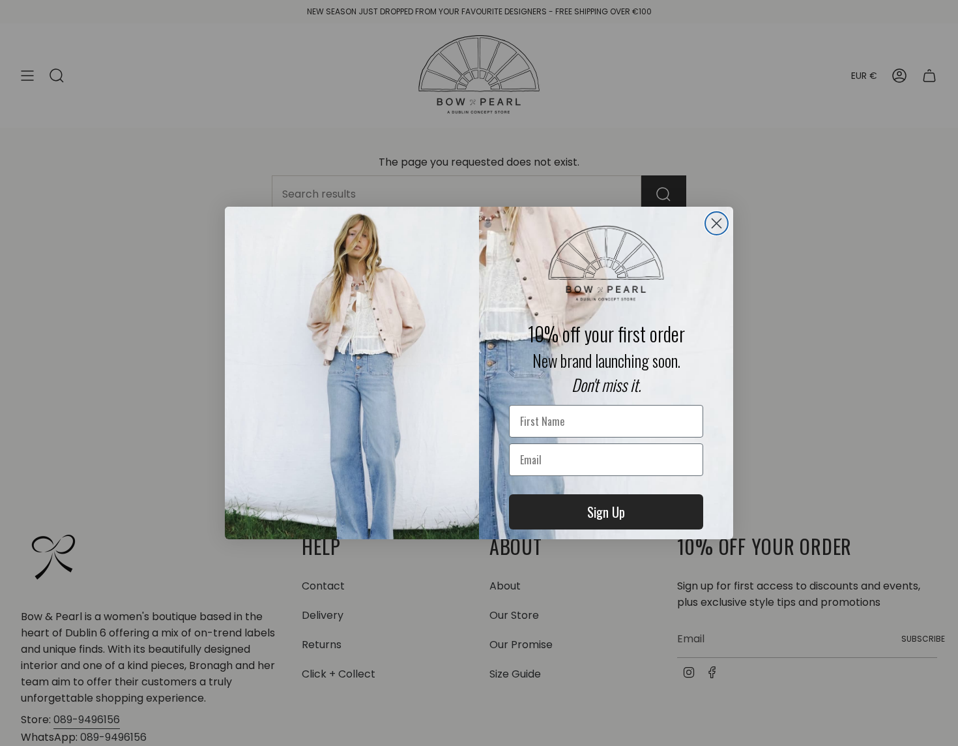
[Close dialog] (716, 223)
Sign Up (606, 512)
